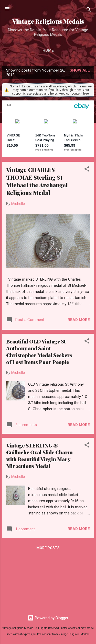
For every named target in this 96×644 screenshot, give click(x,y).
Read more (79, 319)
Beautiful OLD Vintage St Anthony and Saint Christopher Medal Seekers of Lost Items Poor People (39, 351)
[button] (87, 170)
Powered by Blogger (51, 618)
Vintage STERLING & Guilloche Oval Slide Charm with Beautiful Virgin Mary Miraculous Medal (39, 455)
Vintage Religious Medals (48, 21)
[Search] (89, 10)
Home (48, 50)
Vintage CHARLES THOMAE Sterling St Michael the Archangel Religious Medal (37, 181)
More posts (48, 548)
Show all (80, 70)
